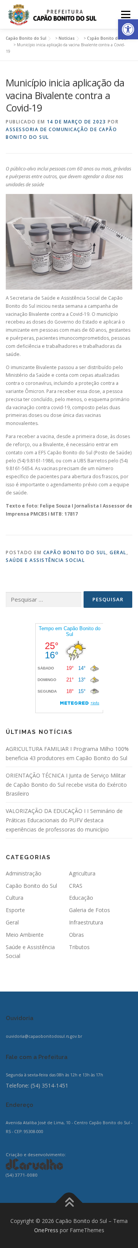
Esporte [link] (15, 910)
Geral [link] (118, 552)
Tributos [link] (79, 947)
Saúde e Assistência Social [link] (45, 560)
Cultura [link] (14, 897)
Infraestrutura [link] (86, 922)
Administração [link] (23, 873)
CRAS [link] (75, 885)
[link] (128, 29)
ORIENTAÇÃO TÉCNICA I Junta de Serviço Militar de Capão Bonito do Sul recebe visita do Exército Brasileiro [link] (66, 785)
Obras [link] (76, 934)
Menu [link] (125, 14)
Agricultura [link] (82, 873)
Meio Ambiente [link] (25, 934)
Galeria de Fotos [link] (89, 910)
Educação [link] (81, 897)
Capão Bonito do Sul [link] (75, 552)
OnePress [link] (46, 1230)
